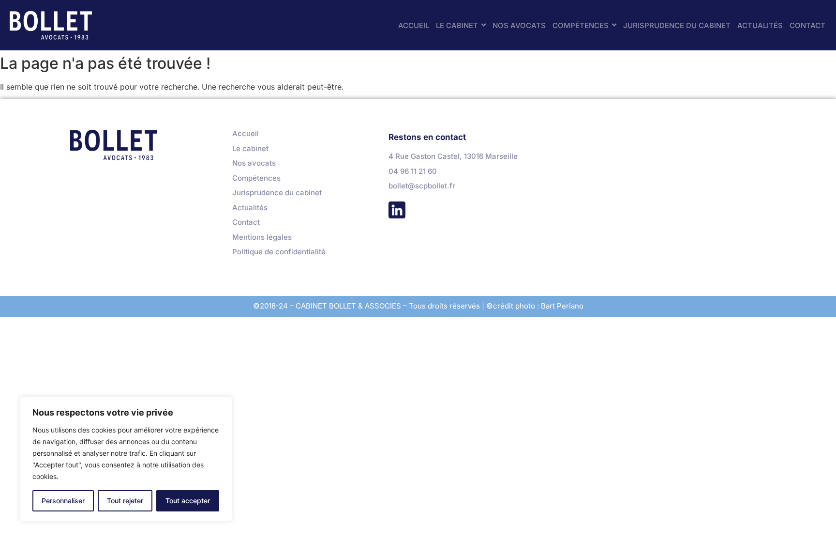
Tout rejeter (125, 500)
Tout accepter (187, 500)
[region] (125, 459)
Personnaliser (63, 500)
